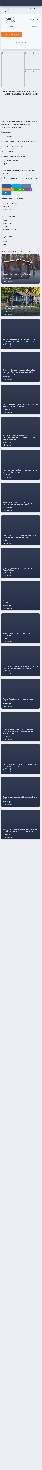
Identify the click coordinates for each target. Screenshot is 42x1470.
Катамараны (7, 224)
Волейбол (6, 221)
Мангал (6, 206)
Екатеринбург (5, 9)
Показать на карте (22, 42)
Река (5, 244)
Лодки (5, 227)
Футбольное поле (9, 230)
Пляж (5, 241)
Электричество (8, 209)
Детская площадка (10, 203)
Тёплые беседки (33, 26)
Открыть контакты (12, 34)
